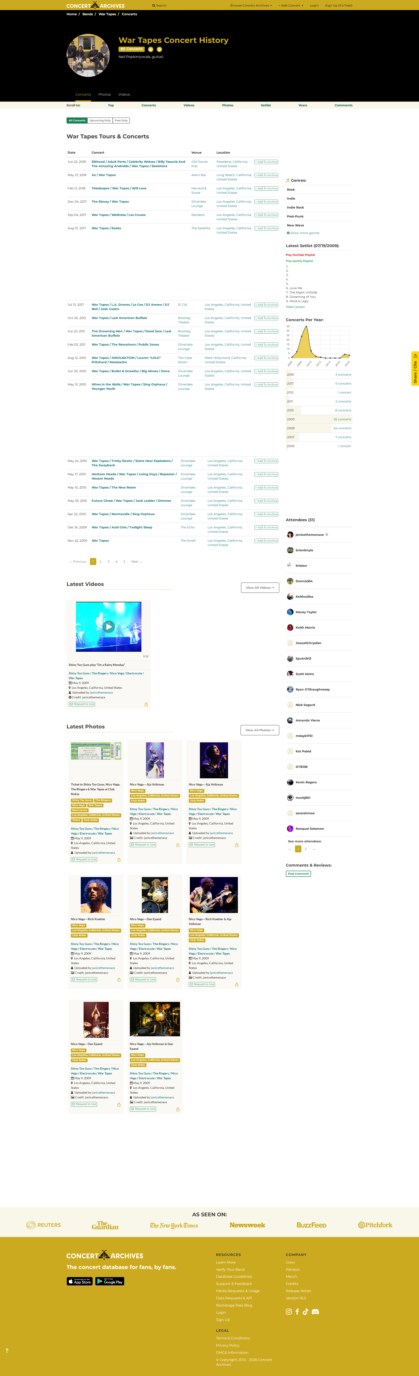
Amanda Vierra (308, 720)
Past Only (121, 120)
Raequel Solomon (310, 829)
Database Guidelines (234, 1276)
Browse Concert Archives (250, 5)
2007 (290, 437)
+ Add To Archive (266, 161)
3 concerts (343, 375)
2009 (291, 419)
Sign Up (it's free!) (338, 5)
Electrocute (79, 810)
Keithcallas (304, 597)
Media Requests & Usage (238, 1291)
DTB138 (301, 767)
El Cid (182, 305)
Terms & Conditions (233, 1338)
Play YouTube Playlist (300, 254)
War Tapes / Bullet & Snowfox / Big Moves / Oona (131, 371)
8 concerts (343, 410)
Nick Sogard (305, 705)
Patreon (293, 1269)
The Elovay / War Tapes (110, 202)
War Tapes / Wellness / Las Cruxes (119, 215)
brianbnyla (304, 550)
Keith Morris (305, 627)
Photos (104, 94)
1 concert (344, 392)
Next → (136, 561)
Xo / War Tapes (104, 175)
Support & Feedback (234, 1284)
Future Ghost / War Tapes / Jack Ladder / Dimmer (131, 501)
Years (303, 105)
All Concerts (77, 120)
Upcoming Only (100, 120)
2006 (291, 446)
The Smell (188, 541)
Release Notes (298, 1291)
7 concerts (343, 437)
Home (72, 14)
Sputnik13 (303, 658)
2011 (290, 401)
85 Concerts (132, 49)
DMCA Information (232, 1353)
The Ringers (103, 800)
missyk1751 (304, 736)
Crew (290, 1262)
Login (314, 5)
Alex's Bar (198, 175)
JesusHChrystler (308, 643)
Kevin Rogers (306, 782)
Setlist (266, 105)
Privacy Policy (228, 1345)
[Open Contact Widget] (7, 1351)
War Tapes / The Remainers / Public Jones (125, 344)
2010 (290, 410)
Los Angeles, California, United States (96, 815)
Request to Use (83, 704)
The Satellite (200, 228)
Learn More (226, 1262)
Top (111, 105)
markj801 (303, 798)
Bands (87, 14)
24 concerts (342, 428)
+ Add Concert (289, 5)
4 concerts (343, 383)
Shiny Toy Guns (82, 800)
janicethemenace (101, 692)
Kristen (301, 566)
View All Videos (258, 588)
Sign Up (223, 1320)
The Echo (188, 527)
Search (161, 5)
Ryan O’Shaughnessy (313, 689)
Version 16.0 (296, 1298)
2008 (291, 428)
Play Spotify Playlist (299, 261)
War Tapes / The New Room (114, 487)
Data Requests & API (234, 1298)
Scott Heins (305, 674)
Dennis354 (304, 581)
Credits (292, 1284)
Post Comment (298, 873)
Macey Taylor (306, 612)
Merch (291, 1276)
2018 (290, 375)
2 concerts (343, 401)
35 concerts (342, 419)
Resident (198, 215)
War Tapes (107, 14)
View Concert (295, 307)
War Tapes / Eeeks (106, 228)
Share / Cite (415, 371)
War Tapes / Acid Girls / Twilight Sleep (122, 527)
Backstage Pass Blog (234, 1305)
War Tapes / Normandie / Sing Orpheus (123, 514)
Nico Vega (78, 805)
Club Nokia (91, 820)
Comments (343, 105)
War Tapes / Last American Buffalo (119, 318)
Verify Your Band (230, 1269)
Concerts (129, 14)
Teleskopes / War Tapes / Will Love (119, 188)
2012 (290, 392)
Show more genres (304, 233)
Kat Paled (303, 751)
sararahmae (305, 813)
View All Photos (258, 730)
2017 (290, 383)
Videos (124, 94)
